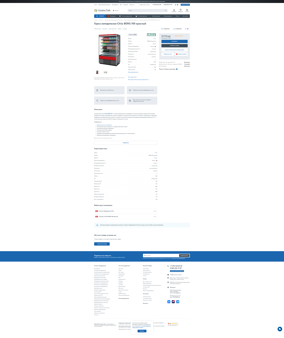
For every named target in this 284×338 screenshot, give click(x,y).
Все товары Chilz (132, 77)
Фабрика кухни (122, 293)
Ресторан (121, 269)
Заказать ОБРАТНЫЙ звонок (177, 271)
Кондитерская (122, 279)
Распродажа (113, 16)
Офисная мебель (98, 304)
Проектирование (156, 16)
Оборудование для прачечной (101, 301)
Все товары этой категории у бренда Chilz (138, 79)
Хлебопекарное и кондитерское (102, 272)
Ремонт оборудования (148, 291)
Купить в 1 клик (174, 45)
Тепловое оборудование (100, 270)
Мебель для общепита (99, 313)
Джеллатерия (122, 286)
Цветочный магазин (123, 290)
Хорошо (142, 331)
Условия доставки (147, 298)
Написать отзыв (102, 244)
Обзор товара (97, 29)
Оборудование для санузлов (101, 302)
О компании (146, 269)
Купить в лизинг (182, 54)
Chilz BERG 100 (109, 114)
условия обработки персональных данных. (141, 326)
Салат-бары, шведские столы (101, 293)
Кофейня (121, 283)
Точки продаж (97, 311)
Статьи (144, 276)
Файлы (119, 29)
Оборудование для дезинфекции (102, 299)
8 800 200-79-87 (168, 5)
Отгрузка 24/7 (146, 287)
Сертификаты (146, 274)
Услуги (177, 16)
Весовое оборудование (99, 290)
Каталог (101, 16)
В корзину (175, 41)
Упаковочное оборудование (101, 286)
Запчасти (96, 315)
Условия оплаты (147, 297)
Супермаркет (122, 274)
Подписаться (184, 255)
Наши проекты (146, 270)
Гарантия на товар (147, 300)
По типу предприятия (127, 16)
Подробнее (126, 143)
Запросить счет (168, 54)
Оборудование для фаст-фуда (101, 281)
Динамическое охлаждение (104, 125)
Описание (104, 29)
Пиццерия (121, 276)
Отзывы (125, 29)
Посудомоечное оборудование (101, 274)
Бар (119, 277)
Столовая (121, 285)
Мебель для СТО (98, 295)
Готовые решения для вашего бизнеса (152, 285)
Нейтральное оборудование (101, 285)
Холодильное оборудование (101, 283)
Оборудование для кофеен (100, 279)
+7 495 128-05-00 (156, 5)
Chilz (154, 38)
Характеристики (113, 29)
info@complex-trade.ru (144, 4)
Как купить (185, 16)
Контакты (145, 303)
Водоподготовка (98, 288)
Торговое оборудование (100, 309)
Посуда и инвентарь (99, 306)
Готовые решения (168, 16)
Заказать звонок (185, 4)
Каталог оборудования (100, 266)
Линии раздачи (97, 292)
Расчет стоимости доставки (167, 69)
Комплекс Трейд (147, 266)
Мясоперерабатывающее (100, 297)
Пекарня (121, 281)
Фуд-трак (121, 288)
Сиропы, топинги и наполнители (102, 308)
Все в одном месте (147, 282)
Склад (120, 292)
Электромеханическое (99, 276)
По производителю (142, 16)
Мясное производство (124, 295)
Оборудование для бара (100, 277)
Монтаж (145, 289)
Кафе (120, 270)
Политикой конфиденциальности (178, 258)
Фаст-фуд (121, 272)
